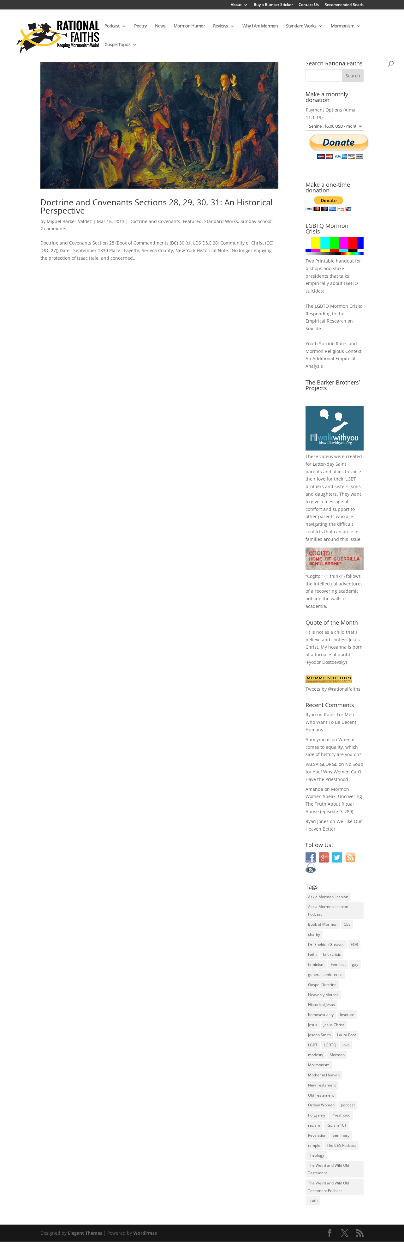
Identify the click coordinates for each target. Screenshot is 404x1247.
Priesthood (340, 1115)
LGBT (350, 479)
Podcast (112, 26)
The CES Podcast (341, 1145)
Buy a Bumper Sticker (273, 5)
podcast (348, 1105)
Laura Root (346, 1035)
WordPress (145, 1233)
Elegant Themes (85, 1233)
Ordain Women (321, 1105)
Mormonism (342, 26)
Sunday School (256, 221)
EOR (354, 944)
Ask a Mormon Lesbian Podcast (328, 910)
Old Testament (321, 1095)
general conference (325, 974)
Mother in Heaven (324, 1075)
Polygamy (316, 1115)
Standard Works (301, 26)
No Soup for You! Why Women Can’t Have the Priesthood (334, 771)
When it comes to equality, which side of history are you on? (333, 747)
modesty (315, 1054)
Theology (316, 1155)
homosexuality (321, 1014)
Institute (347, 1014)
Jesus (312, 1024)
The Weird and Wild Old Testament (328, 1169)
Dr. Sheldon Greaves (326, 944)
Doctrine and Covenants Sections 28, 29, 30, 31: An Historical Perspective (156, 206)
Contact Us (309, 5)
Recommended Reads (344, 5)
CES (347, 924)
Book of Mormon (322, 924)
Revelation (317, 1135)
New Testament (322, 1085)
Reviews (220, 26)
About (236, 5)
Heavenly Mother (323, 994)
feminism (316, 964)
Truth (313, 1200)
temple (314, 1145)
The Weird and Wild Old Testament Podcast (328, 1186)
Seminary (341, 1135)
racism (314, 1125)
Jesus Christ (334, 1024)
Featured (192, 221)
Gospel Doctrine (322, 984)
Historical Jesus (321, 1004)
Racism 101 (336, 1125)
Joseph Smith (319, 1035)
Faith (312, 954)
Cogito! (314, 576)
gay (355, 964)
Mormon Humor (189, 26)
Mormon (337, 1054)
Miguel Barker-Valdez (69, 221)
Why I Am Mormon (260, 26)
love (346, 1045)
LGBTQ (330, 1045)
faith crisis (332, 954)
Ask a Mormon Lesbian (328, 896)
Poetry (140, 26)
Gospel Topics (117, 44)
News (160, 26)
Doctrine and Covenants (154, 221)
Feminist (338, 964)
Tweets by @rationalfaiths (333, 689)
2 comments (53, 229)
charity (314, 934)
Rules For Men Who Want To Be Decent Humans (331, 722)
